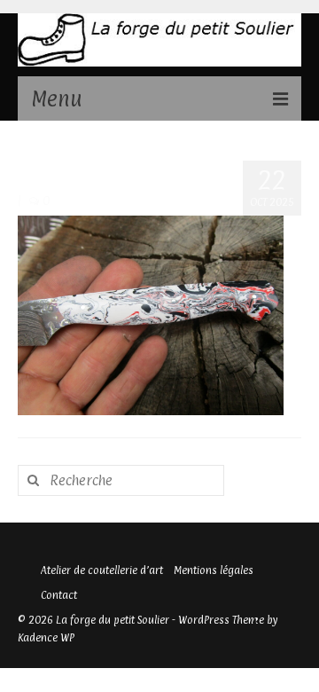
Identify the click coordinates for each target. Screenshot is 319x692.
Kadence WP (46, 638)
